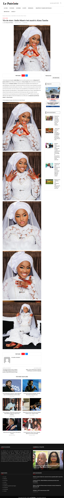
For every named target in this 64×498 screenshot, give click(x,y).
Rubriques (30, 8)
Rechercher (48, 75)
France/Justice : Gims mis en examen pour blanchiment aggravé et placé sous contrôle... (12, 413)
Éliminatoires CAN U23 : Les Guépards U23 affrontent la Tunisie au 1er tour (57, 184)
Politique (12, 8)
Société (24, 8)
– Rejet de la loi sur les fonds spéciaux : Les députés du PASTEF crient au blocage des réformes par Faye (57, 134)
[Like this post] (23, 75)
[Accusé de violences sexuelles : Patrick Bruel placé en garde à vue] (31, 385)
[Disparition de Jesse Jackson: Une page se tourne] (12, 424)
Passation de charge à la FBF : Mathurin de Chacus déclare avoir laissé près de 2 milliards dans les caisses (57, 169)
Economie (18, 8)
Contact (13, 11)
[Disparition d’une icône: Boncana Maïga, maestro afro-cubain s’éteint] (31, 404)
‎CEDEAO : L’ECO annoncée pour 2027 (41, 490)
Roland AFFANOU (15, 357)
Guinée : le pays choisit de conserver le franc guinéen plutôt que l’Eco (48, 476)
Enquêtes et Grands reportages (43, 8)
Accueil (6, 8)
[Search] (60, 3)
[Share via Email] (26, 75)
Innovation (6, 11)
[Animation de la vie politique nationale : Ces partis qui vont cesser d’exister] (49, 118)
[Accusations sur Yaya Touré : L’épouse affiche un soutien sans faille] (31, 424)
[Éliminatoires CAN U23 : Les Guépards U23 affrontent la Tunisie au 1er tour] (49, 181)
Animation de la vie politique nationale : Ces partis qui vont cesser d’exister (56, 120)
